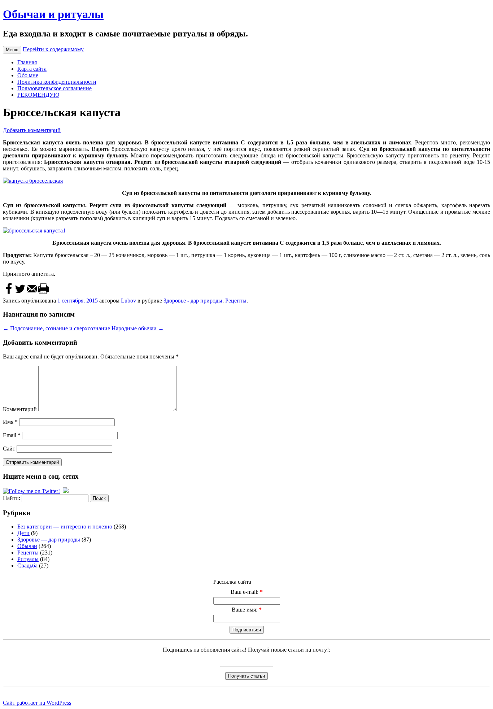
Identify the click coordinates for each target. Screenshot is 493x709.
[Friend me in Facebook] (66, 491)
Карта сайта (32, 69)
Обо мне (27, 75)
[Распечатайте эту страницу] (43, 293)
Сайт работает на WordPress (37, 703)
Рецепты (236, 300)
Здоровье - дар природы (192, 300)
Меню (12, 49)
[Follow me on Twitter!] (32, 491)
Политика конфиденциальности (56, 82)
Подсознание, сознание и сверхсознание (56, 328)
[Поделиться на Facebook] (8, 293)
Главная (27, 62)
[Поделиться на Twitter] (20, 293)
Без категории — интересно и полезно (64, 526)
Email (12, 435)
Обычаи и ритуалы (53, 14)
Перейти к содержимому (53, 49)
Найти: (11, 498)
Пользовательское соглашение (54, 88)
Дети (23, 533)
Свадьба (27, 565)
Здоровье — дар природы (48, 539)
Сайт (9, 448)
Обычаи (27, 546)
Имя (10, 422)
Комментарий (20, 409)
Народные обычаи (138, 328)
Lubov (128, 300)
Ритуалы (28, 559)
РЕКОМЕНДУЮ (38, 95)
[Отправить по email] (32, 293)
